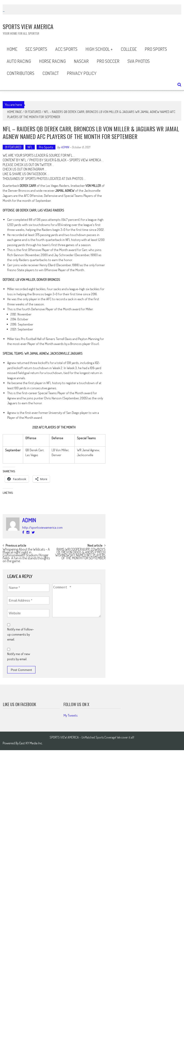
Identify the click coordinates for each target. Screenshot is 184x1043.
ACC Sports (66, 49)
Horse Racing (52, 61)
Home (12, 49)
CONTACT (50, 73)
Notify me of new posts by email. (18, 656)
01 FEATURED (33, 112)
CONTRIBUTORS (20, 73)
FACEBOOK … (40, 174)
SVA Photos (138, 61)
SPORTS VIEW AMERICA (85, 160)
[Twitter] (33, 532)
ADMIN (65, 147)
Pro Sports (156, 49)
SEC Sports (36, 49)
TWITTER (45, 164)
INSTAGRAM (36, 169)
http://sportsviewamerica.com (42, 527)
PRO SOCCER (108, 61)
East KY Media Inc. (31, 743)
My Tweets (71, 715)
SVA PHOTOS (74, 178)
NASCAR (81, 61)
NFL (30, 147)
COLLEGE (129, 49)
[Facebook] (23, 532)
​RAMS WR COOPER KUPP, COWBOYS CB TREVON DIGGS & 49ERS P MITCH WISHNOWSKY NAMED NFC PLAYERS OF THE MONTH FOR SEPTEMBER (80, 551)
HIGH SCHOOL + (99, 49)
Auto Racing (19, 61)
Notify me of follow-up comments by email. (20, 634)
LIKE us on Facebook (19, 704)
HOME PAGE (14, 112)
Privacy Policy (81, 73)
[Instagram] (27, 532)
